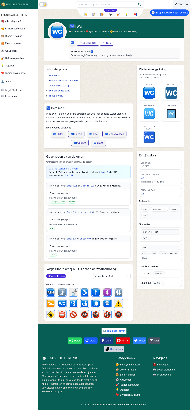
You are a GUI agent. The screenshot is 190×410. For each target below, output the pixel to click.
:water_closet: (151, 232)
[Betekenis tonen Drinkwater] (73, 292)
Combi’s (80, 142)
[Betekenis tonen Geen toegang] (62, 314)
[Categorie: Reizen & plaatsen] (118, 14)
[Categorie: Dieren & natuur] (94, 14)
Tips (93, 134)
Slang (98, 142)
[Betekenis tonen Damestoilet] (107, 292)
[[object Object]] (139, 4)
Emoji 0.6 (69, 174)
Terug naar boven (114, 330)
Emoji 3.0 (71, 238)
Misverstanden (114, 134)
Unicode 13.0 (87, 185)
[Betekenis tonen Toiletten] (118, 292)
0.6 (142, 193)
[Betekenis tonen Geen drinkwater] (118, 314)
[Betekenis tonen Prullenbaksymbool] (62, 292)
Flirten (58, 134)
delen (108, 42)
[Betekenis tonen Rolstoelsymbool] (84, 292)
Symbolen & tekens (15, 73)
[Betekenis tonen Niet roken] (95, 314)
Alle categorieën (13, 21)
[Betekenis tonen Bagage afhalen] (95, 303)
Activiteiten (11, 50)
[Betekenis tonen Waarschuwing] (118, 303)
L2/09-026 (146, 282)
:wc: (145, 247)
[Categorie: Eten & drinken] (102, 14)
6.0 (142, 177)
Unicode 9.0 (86, 238)
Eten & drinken (13, 43)
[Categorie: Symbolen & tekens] (135, 14)
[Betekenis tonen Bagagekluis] (107, 303)
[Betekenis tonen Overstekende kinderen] (50, 314)
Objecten (10, 65)
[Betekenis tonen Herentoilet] (95, 292)
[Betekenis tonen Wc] (62, 303)
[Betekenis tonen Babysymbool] (50, 303)
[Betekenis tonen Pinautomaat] (50, 292)
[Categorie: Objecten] (126, 14)
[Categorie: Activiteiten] (110, 14)
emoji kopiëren (89, 42)
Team (8, 81)
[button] (181, 4)
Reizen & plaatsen (14, 58)
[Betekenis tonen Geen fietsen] (84, 314)
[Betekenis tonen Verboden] (73, 314)
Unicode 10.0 (86, 212)
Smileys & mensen (15, 28)
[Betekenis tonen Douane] (84, 303)
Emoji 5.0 (71, 212)
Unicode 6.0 (104, 172)
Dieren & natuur (13, 36)
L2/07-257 (146, 273)
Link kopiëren (116, 349)
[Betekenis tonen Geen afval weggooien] (107, 314)
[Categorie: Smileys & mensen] (86, 14)
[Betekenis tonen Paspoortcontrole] (73, 303)
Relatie (76, 134)
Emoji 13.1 (72, 185)
